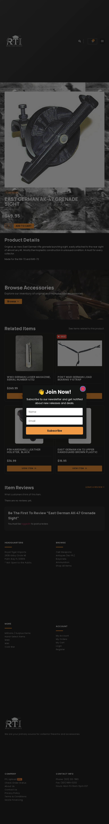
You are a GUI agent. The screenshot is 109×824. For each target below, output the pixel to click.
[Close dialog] (82, 388)
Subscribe (54, 431)
